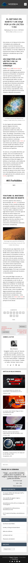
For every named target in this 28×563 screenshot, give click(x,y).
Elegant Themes (13, 557)
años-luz (9, 68)
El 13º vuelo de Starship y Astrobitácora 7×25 (13, 514)
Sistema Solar (16, 68)
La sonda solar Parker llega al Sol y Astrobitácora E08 (13, 411)
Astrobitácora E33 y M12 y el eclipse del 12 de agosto (13, 503)
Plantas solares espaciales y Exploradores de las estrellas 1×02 (13, 432)
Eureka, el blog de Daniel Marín (11, 527)
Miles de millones (7, 531)
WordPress (15, 559)
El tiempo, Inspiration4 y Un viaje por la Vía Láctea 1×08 (14, 453)
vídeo (16, 297)
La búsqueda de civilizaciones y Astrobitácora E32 (11, 508)
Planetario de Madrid (8, 539)
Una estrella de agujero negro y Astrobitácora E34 (11, 498)
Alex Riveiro (14, 30)
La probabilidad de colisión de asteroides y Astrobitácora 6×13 (12, 390)
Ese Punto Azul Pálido (9, 523)
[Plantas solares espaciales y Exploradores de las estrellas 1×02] (14, 423)
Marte (15, 202)
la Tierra (21, 141)
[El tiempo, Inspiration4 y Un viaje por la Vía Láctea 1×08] (14, 443)
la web (4, 176)
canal (21, 297)
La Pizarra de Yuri (7, 535)
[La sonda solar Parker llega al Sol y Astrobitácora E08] (14, 402)
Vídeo (11, 32)
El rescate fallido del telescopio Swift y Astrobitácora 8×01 (13, 493)
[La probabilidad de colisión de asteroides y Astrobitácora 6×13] (14, 381)
